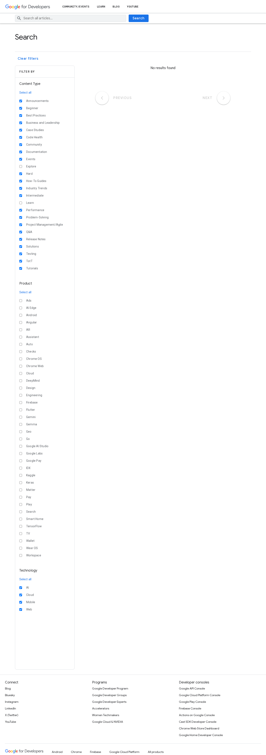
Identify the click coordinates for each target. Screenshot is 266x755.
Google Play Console (192, 702)
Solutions (32, 246)
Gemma (31, 424)
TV (28, 533)
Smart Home (34, 519)
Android (31, 315)
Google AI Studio (37, 446)
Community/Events (75, 6)
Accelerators (100, 708)
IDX (28, 468)
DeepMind (33, 380)
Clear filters (28, 59)
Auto (29, 344)
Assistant (32, 337)
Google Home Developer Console (201, 735)
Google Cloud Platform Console (199, 695)
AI (27, 587)
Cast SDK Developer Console (197, 722)
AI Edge (31, 307)
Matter (30, 489)
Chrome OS (34, 358)
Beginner (32, 108)
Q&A (29, 232)
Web (29, 609)
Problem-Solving (37, 217)
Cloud (30, 373)
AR (28, 329)
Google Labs (34, 453)
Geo (29, 431)
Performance (35, 210)
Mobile (30, 602)
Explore (31, 166)
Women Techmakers (105, 715)
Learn (101, 6)
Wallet (30, 540)
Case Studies (35, 130)
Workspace (33, 555)
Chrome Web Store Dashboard (199, 728)
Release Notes (36, 239)
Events (30, 159)
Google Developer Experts (109, 702)
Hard (29, 173)
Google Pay (33, 460)
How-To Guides (36, 181)
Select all (25, 92)
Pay (28, 497)
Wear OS (32, 548)
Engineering (34, 395)
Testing (31, 253)
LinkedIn (10, 708)
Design (30, 388)
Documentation (36, 151)
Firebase (32, 402)
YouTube (133, 6)
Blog (116, 6)
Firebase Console (190, 708)
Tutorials (32, 268)
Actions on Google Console (197, 715)
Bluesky (10, 695)
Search (138, 18)
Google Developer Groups (109, 695)
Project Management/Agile (44, 224)
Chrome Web (35, 366)
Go (28, 439)
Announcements (37, 101)
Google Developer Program (110, 688)
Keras (30, 482)
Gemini (31, 417)
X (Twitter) (11, 715)
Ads (29, 300)
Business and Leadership (43, 122)
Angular (31, 322)
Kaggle (30, 475)
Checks (31, 351)
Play (29, 504)
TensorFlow (34, 526)
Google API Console (192, 688)
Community (34, 144)
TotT (29, 261)
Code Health (34, 137)
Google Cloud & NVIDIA (107, 722)
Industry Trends (36, 188)
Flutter (30, 409)
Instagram (11, 702)
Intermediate (35, 195)
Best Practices (36, 115)
